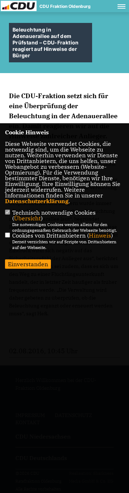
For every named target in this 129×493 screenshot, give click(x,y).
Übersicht (27, 218)
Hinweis (100, 235)
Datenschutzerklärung (36, 201)
